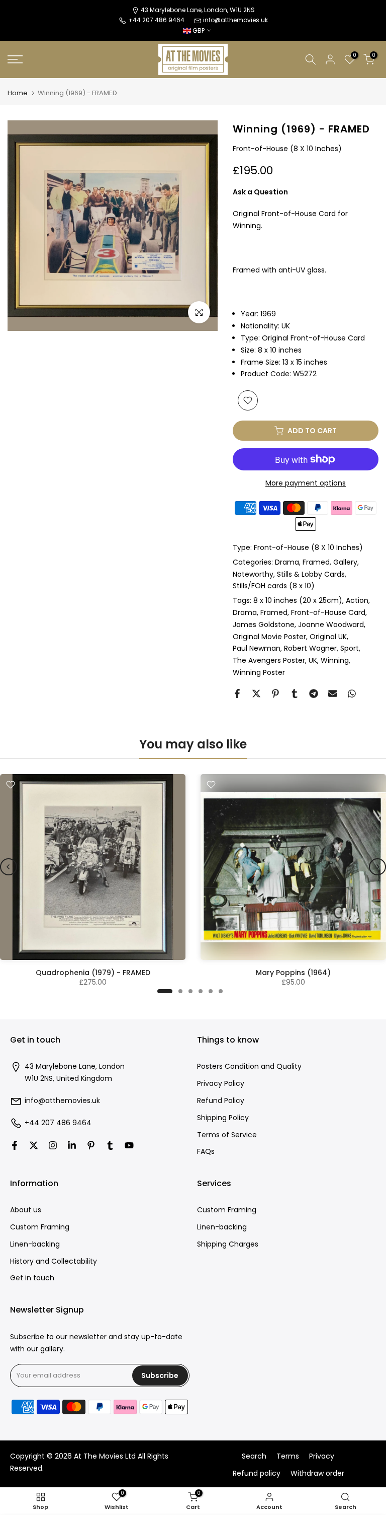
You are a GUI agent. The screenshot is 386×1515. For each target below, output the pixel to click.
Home (18, 93)
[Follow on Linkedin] (71, 1145)
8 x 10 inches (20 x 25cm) (297, 600)
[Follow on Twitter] (33, 1145)
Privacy (321, 1456)
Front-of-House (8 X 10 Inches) (308, 547)
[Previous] (8, 866)
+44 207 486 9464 (58, 1123)
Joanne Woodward (331, 624)
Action (357, 600)
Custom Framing (39, 1227)
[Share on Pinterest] (275, 693)
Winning (335, 660)
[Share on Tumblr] (294, 693)
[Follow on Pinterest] (90, 1145)
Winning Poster (259, 672)
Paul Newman (256, 648)
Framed (316, 562)
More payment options (305, 483)
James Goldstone (264, 624)
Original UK (328, 637)
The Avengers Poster (269, 660)
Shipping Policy (223, 1118)
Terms (287, 1456)
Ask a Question (260, 192)
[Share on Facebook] (237, 693)
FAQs (206, 1151)
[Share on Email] (332, 693)
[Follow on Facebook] (14, 1145)
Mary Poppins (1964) (293, 973)
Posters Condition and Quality (249, 1066)
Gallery (345, 562)
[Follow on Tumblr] (110, 1145)
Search (254, 1456)
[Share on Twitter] (256, 693)
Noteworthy (253, 574)
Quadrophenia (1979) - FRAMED (93, 973)
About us (25, 1210)
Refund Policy (220, 1101)
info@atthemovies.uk (235, 20)
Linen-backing (35, 1244)
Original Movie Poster (269, 637)
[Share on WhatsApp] (351, 693)
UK (313, 660)
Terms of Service (227, 1135)
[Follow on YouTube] (129, 1145)
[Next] (377, 866)
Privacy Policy (220, 1083)
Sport (349, 648)
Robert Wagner (310, 648)
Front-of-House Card (328, 612)
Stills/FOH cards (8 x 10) (274, 586)
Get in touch (32, 1278)
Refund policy (256, 1473)
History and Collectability (53, 1261)
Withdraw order (317, 1473)
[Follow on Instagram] (52, 1145)
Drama (287, 562)
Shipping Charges (227, 1244)
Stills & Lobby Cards (311, 574)
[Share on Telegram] (313, 693)
